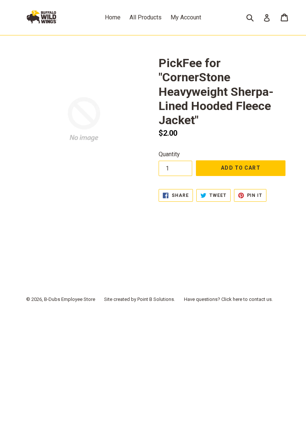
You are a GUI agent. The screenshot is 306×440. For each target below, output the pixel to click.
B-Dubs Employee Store (69, 299)
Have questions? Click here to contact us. (228, 299)
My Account (186, 17)
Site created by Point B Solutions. (139, 299)
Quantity (169, 154)
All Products (145, 17)
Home (113, 17)
